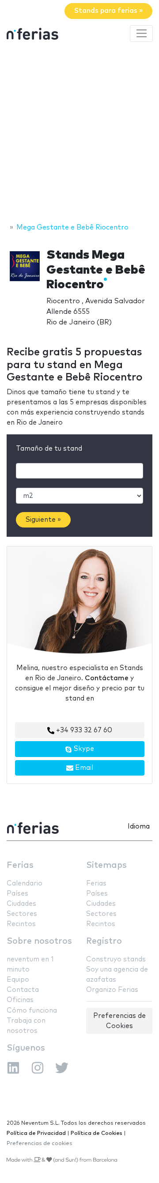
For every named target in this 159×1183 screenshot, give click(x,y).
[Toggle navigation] (141, 33)
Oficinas (20, 1000)
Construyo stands (116, 959)
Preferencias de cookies (39, 1143)
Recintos (21, 924)
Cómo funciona (32, 1010)
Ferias (20, 865)
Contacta (23, 990)
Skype (83, 749)
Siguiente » (43, 519)
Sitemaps (106, 865)
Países (17, 893)
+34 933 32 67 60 (83, 730)
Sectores (22, 914)
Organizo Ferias (112, 990)
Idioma (139, 826)
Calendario (24, 883)
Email (83, 768)
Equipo (18, 979)
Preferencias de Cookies (119, 1021)
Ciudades (21, 903)
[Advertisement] (79, 133)
